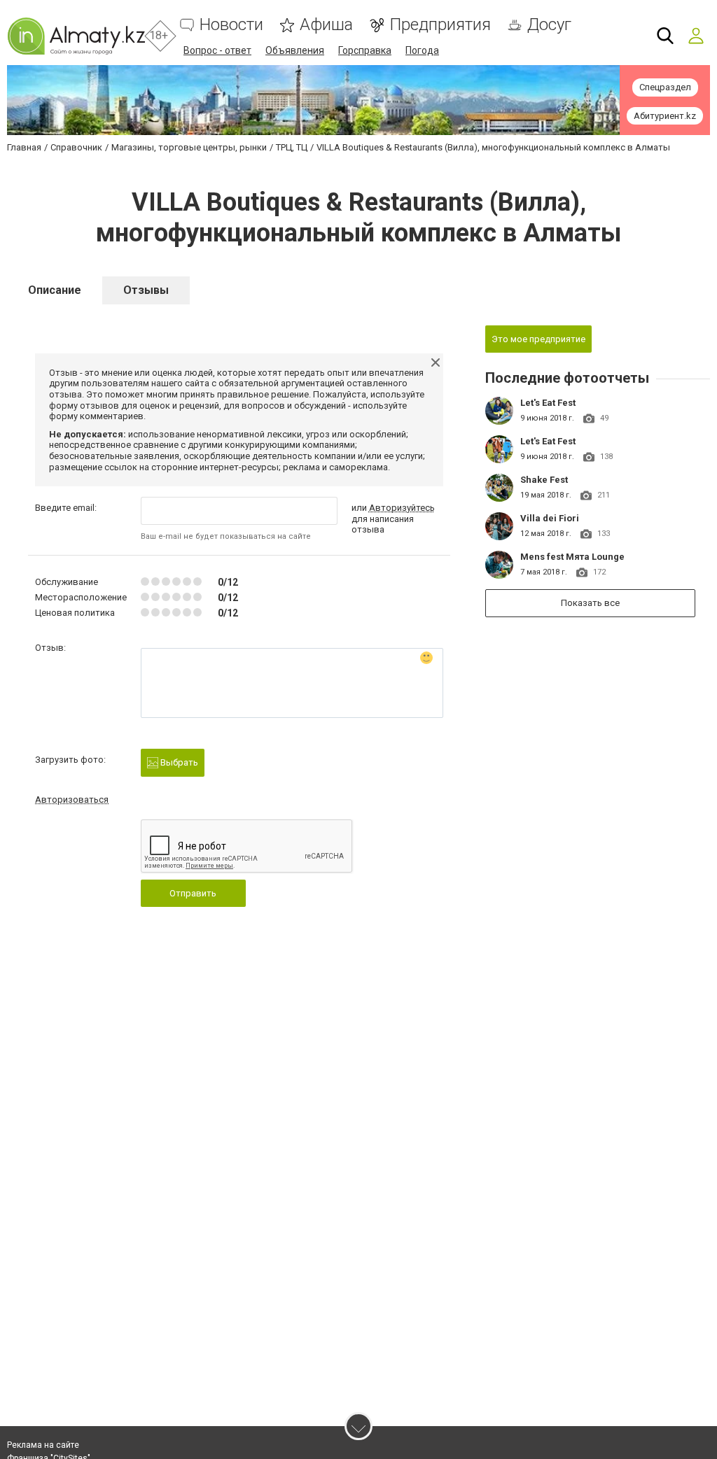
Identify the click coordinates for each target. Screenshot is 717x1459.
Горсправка (364, 50)
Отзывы (146, 290)
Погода (422, 50)
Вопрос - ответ (217, 50)
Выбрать (178, 762)
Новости (231, 24)
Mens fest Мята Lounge (572, 556)
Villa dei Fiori (549, 518)
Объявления (294, 50)
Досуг (549, 24)
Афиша (326, 24)
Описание (54, 290)
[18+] (76, 36)
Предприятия (440, 24)
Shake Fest (544, 479)
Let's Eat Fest (548, 402)
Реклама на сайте (43, 1445)
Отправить (192, 893)
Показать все (590, 603)
